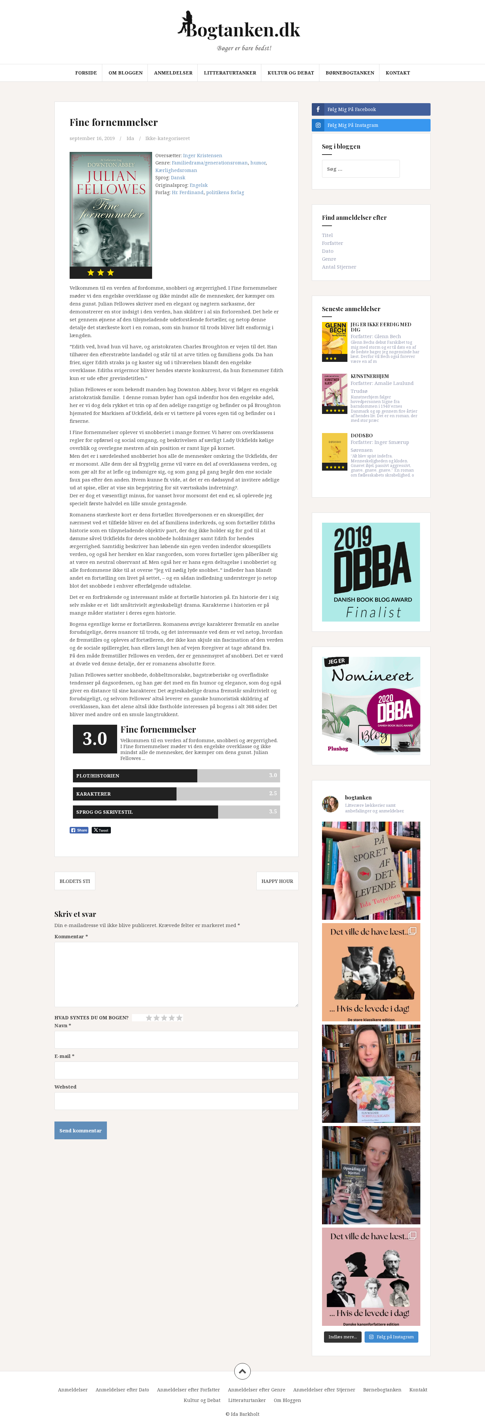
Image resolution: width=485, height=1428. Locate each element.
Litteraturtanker (230, 73)
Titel (327, 235)
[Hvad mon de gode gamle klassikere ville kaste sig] (371, 1277)
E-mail (64, 1056)
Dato (328, 251)
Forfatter (332, 243)
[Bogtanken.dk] (242, 31)
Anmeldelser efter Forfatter (188, 1389)
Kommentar (71, 936)
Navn (62, 1025)
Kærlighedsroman (176, 170)
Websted (65, 1086)
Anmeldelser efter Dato (122, 1389)
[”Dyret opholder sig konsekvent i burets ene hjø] (371, 1175)
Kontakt (398, 73)
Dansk (178, 177)
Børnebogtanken (350, 73)
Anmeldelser (173, 73)
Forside (86, 73)
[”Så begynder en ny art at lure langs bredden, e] (371, 871)
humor (258, 163)
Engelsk (199, 185)
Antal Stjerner (339, 266)
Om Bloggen (126, 73)
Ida (130, 138)
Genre (329, 258)
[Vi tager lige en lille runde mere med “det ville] (371, 972)
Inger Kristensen (202, 155)
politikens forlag (225, 192)
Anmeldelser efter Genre (256, 1389)
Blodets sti (75, 881)
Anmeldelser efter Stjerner (324, 1389)
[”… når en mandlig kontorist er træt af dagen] (371, 1074)
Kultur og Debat (291, 73)
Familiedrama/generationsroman (210, 163)
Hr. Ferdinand (188, 192)
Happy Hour (277, 881)
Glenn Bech (387, 336)
